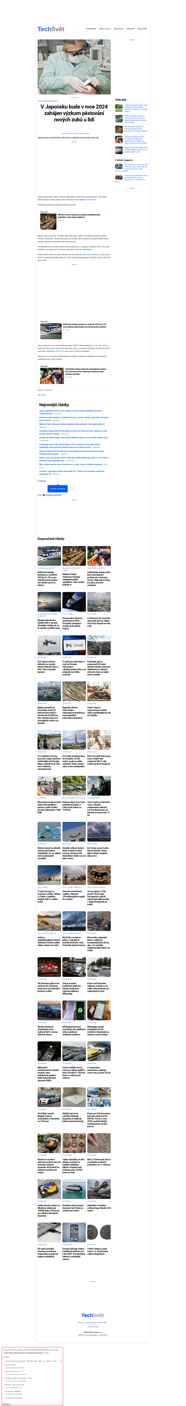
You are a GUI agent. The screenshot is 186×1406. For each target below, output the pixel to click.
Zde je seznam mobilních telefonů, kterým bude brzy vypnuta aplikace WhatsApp (71, 988)
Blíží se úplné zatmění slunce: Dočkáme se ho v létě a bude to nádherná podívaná (70, 464)
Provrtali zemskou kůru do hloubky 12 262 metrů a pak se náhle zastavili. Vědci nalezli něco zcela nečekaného (73, 761)
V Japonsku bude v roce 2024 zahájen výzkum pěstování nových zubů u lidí (74, 113)
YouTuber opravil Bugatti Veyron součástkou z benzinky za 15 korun (49, 1117)
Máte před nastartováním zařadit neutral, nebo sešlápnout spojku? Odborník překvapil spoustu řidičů (48, 1074)
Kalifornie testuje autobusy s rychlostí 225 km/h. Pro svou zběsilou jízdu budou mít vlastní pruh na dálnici (47, 578)
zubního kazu (59, 351)
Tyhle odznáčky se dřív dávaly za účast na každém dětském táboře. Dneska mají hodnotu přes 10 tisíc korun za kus (73, 1166)
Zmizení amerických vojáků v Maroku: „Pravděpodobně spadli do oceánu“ (73, 895)
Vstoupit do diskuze (57, 489)
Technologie (91, 29)
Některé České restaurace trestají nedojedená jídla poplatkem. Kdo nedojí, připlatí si (72, 424)
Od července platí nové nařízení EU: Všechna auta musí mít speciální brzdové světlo (49, 987)
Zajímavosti (118, 29)
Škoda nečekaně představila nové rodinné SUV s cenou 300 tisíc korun (48, 1030)
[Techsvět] (51, 30)
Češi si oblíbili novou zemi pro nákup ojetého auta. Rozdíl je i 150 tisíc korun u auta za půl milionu (73, 1072)
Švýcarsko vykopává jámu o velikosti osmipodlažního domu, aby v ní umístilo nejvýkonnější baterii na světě (98, 944)
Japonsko (65, 133)
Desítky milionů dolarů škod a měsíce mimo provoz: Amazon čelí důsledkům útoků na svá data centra (74, 853)
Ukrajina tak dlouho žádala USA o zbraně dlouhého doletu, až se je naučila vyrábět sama (73, 438)
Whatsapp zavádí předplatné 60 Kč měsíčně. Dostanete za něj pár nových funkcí (98, 1030)
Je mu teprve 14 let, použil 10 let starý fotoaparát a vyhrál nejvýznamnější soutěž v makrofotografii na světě (98, 898)
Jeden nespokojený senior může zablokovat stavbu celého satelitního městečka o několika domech (135, 108)
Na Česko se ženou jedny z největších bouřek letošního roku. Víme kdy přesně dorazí (73, 941)
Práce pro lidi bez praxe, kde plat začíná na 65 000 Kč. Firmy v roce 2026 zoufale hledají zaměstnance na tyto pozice (98, 1120)
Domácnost (142, 29)
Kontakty (81, 1323)
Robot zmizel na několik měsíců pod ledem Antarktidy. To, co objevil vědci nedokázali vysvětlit (49, 853)
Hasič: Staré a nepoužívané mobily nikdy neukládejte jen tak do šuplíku (99, 711)
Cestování (130, 29)
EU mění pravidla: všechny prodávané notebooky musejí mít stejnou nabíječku (48, 1252)
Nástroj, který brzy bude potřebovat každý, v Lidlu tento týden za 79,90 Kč (73, 806)
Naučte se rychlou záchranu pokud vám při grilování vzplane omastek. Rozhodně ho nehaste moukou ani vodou (49, 1166)
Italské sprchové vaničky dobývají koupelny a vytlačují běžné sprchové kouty (73, 1117)
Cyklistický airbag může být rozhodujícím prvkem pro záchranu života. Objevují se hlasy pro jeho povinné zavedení (85, 371)
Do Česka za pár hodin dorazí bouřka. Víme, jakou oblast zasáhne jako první (98, 852)
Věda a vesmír (105, 29)
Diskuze (43, 481)
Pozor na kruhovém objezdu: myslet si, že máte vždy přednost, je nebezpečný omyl (98, 987)
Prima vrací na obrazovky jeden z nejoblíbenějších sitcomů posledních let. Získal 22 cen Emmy (131, 179)
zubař (87, 133)
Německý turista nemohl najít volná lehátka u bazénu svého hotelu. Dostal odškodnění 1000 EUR (49, 807)
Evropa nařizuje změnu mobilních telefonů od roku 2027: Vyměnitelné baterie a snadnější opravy (73, 1253)
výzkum (82, 133)
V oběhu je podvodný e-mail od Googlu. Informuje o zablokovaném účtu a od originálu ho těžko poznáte (74, 668)
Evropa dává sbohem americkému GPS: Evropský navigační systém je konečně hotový (72, 623)
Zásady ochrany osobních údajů (96, 1323)
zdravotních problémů (90, 255)
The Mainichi (91, 200)
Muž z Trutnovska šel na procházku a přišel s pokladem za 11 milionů (98, 1162)
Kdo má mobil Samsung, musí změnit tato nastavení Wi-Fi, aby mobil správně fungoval (99, 760)
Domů (40, 101)
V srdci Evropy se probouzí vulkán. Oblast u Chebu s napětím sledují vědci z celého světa (49, 896)
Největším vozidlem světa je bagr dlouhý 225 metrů (99, 1208)
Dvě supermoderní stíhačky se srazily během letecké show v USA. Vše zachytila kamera (48, 666)
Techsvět (92, 1327)
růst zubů (94, 345)
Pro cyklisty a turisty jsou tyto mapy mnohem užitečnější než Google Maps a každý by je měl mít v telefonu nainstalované (49, 762)
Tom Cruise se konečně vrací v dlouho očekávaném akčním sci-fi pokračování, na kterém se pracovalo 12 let (98, 808)
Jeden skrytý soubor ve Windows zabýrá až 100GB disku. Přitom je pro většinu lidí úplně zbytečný (49, 1210)
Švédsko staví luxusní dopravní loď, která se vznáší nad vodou (72, 1208)
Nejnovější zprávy (50, 101)
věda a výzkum (74, 133)
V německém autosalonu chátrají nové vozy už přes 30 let (98, 1070)
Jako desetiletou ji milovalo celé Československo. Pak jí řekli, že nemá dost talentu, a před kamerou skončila (131, 168)
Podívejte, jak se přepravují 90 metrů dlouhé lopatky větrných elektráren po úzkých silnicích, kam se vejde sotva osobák (98, 668)
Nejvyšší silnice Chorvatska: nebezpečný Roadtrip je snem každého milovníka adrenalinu (73, 712)
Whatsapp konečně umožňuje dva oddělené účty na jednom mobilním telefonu (73, 1030)
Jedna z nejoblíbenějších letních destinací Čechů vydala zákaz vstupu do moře (49, 941)
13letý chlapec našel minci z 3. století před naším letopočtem (97, 1251)
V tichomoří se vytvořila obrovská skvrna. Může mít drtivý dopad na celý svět (98, 622)
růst (52, 345)
